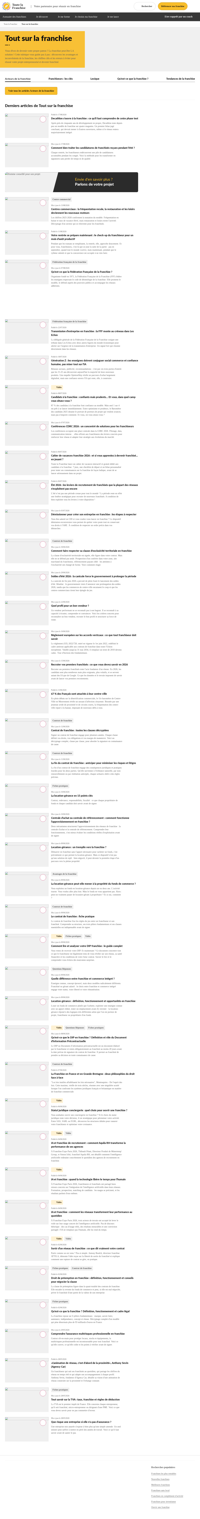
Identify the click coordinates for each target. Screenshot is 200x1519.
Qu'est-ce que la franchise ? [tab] (132, 79)
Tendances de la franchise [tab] (180, 79)
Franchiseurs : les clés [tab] (61, 79)
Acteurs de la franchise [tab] (18, 79)
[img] (30, 17)
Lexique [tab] (94, 79)
